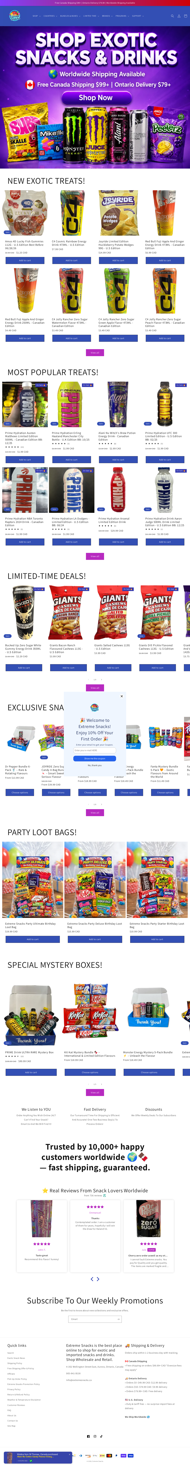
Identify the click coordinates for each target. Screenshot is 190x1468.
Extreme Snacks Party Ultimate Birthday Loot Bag (30, 925)
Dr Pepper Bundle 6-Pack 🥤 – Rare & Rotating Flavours (18, 770)
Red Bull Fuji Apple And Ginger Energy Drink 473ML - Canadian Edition (165, 245)
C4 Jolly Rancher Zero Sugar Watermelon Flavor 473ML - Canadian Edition (70, 323)
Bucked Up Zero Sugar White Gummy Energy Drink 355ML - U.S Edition (23, 649)
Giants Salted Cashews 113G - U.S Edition (112, 647)
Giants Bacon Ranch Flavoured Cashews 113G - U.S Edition (66, 649)
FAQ (9, 1410)
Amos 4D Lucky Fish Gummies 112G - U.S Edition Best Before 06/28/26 (24, 245)
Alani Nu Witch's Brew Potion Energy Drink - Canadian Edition (117, 436)
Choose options (20, 792)
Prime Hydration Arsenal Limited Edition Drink (114, 520)
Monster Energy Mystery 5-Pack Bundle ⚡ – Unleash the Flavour (128, 771)
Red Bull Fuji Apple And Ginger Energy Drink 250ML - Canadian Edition (25, 323)
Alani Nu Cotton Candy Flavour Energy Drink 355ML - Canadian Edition (35, 1456)
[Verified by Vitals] (31, 1460)
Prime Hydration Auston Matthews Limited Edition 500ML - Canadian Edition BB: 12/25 (24, 438)
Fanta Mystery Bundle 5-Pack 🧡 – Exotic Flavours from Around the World (164, 771)
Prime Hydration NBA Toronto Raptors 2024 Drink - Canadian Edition (24, 522)
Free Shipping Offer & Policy (20, 1368)
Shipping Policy (14, 1363)
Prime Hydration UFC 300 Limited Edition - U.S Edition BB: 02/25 (163, 436)
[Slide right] (101, 679)
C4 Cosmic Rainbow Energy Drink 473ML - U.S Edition (69, 243)
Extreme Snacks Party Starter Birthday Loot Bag (157, 925)
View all (95, 352)
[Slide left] (88, 679)
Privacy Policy (13, 1389)
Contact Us (12, 1420)
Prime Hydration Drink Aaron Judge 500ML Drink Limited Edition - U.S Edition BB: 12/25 (164, 522)
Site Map (11, 1426)
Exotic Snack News (16, 1358)
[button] (36, 16)
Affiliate (11, 1373)
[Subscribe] (118, 1319)
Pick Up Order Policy (17, 1379)
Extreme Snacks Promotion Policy (23, 1384)
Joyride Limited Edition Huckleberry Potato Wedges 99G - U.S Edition (116, 245)
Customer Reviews (16, 1405)
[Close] (122, 696)
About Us (11, 1415)
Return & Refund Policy (18, 1394)
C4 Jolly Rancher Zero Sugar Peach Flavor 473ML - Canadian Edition (165, 323)
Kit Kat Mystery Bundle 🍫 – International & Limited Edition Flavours (89, 1054)
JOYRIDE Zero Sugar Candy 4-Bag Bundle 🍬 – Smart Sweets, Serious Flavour (54, 771)
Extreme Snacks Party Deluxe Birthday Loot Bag (94, 925)
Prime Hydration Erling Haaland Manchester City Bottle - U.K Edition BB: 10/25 (71, 436)
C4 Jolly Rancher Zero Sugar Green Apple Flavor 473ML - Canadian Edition (116, 323)
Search (10, 1353)
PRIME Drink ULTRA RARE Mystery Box (29, 1052)
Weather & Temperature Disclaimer (24, 1399)
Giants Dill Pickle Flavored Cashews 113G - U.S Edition (156, 647)
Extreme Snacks (97, 1461)
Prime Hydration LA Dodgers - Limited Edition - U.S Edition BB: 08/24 (71, 522)
